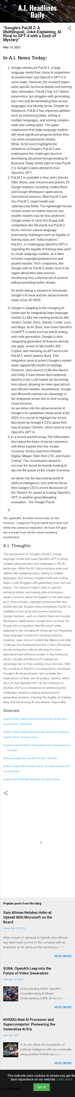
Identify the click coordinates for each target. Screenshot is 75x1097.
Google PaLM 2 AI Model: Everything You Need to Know (31, 779)
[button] (69, 29)
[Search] (69, 8)
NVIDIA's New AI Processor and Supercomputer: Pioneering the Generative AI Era (29, 1024)
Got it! (41, 1087)
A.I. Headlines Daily (37, 11)
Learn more (64, 1079)
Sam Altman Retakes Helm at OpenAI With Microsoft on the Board (27, 917)
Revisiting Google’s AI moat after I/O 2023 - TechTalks (30, 758)
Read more (63, 956)
